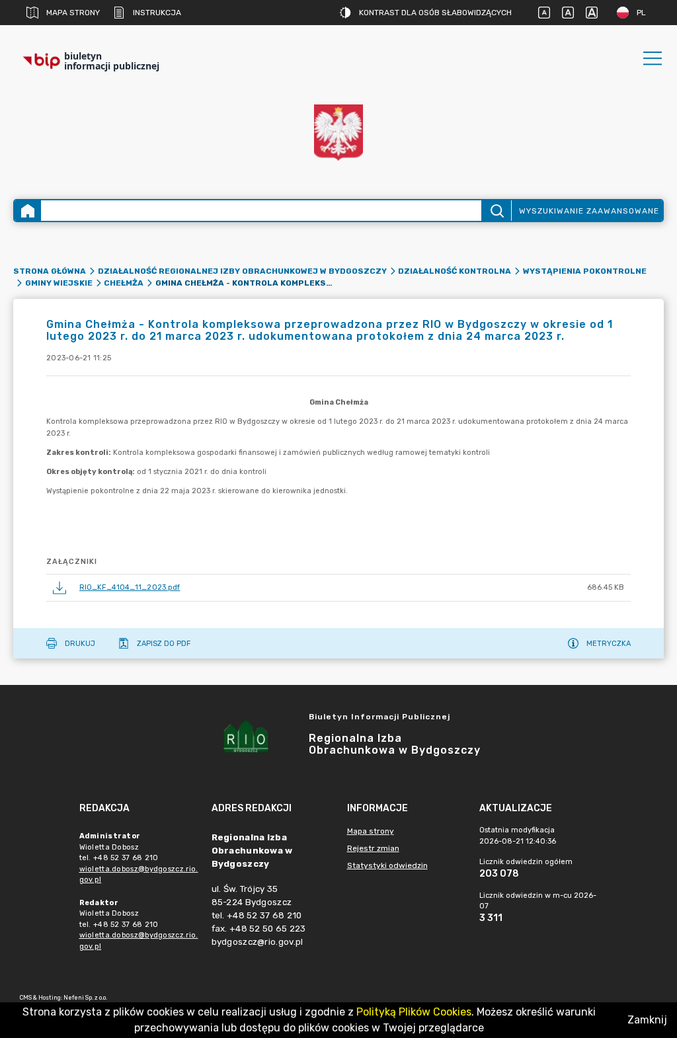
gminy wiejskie (59, 283)
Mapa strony (73, 12)
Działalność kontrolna (454, 271)
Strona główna (49, 271)
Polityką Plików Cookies (413, 1012)
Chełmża (123, 283)
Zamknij (647, 1020)
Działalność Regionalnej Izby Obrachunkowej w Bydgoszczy (242, 271)
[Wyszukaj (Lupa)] (496, 210)
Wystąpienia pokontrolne (585, 271)
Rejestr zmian (373, 848)
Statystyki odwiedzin (387, 865)
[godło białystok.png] (338, 132)
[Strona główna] (28, 210)
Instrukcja (157, 12)
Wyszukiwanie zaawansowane (589, 211)
